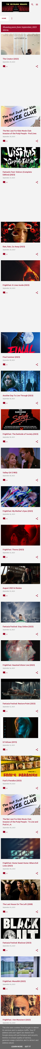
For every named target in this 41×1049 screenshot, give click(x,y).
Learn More (17, 1046)
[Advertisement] (20, 88)
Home (4, 18)
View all (6, 30)
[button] (37, 66)
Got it (28, 1046)
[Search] (32, 4)
